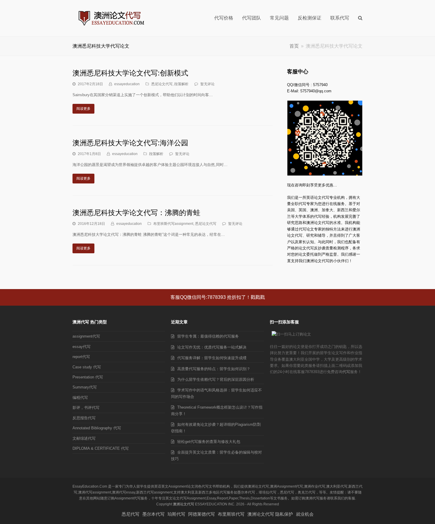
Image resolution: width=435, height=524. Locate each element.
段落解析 (181, 84)
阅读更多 (83, 109)
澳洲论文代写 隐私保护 (270, 514)
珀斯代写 (176, 514)
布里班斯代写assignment (173, 224)
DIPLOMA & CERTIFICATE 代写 (100, 448)
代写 (346, 372)
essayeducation (127, 84)
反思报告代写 (84, 418)
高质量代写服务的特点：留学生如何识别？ (213, 369)
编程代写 (80, 397)
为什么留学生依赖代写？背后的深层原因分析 (215, 379)
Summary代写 (84, 387)
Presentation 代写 (87, 377)
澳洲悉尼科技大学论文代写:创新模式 (130, 73)
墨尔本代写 (153, 514)
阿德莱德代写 (201, 514)
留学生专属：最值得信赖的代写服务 (208, 336)
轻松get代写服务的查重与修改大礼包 (208, 441)
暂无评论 (207, 84)
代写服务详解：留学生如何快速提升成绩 (211, 358)
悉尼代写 (130, 514)
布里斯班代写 (231, 514)
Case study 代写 (86, 367)
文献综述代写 (84, 438)
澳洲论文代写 (183, 504)
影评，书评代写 (85, 407)
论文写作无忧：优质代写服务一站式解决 (211, 347)
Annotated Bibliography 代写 (96, 428)
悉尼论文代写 (162, 84)
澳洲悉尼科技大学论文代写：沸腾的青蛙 (136, 213)
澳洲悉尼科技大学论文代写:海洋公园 (130, 143)
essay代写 (81, 346)
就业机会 (305, 514)
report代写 (81, 356)
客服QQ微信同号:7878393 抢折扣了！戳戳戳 (217, 297)
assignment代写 (86, 336)
